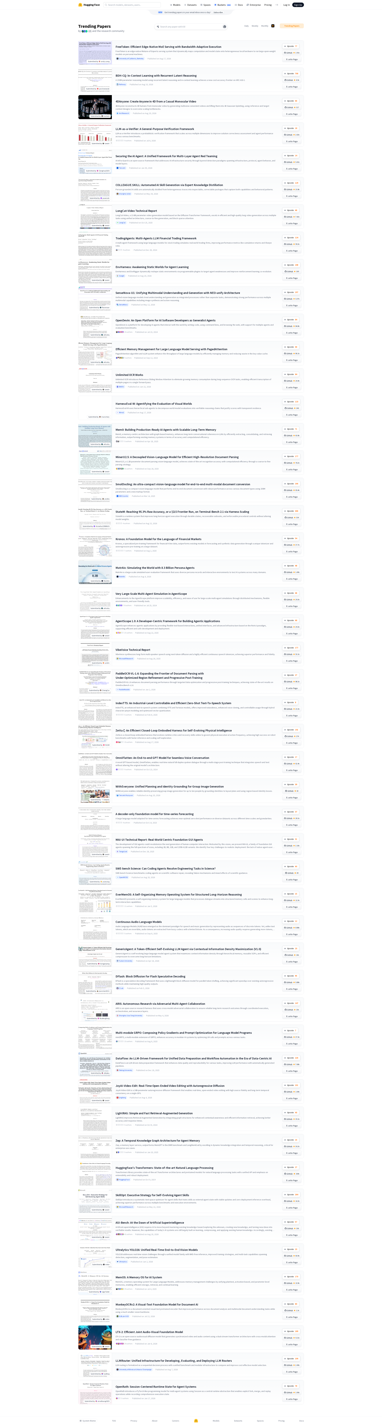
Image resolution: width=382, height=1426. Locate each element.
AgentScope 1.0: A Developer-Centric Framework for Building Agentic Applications (168, 621)
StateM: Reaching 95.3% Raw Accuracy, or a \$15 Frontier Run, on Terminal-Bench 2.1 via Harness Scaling (182, 511)
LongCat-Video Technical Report (136, 211)
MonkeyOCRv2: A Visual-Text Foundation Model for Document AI (157, 1304)
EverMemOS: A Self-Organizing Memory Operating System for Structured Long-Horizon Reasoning (179, 894)
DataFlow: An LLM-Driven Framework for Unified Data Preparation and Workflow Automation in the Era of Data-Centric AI (194, 1058)
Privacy (134, 1420)
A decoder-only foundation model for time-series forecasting (155, 814)
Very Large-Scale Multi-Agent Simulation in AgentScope (151, 594)
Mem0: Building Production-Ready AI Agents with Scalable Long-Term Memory (166, 429)
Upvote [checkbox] (292, 46)
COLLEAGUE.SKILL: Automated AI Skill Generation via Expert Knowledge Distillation (169, 185)
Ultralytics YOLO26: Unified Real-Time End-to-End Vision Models (157, 1250)
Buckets (223, 4)
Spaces (207, 4)
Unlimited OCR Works (129, 375)
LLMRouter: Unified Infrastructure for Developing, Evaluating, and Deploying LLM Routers (174, 1360)
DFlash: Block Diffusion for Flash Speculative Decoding (150, 976)
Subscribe (218, 12)
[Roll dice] (224, 26)
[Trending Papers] (272, 25)
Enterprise (255, 4)
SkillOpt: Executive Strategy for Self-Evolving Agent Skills (152, 1195)
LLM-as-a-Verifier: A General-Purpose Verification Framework (155, 129)
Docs (240, 4)
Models (176, 4)
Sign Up (298, 4)
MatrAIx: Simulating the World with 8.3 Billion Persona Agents (155, 568)
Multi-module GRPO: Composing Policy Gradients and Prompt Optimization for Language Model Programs (184, 1032)
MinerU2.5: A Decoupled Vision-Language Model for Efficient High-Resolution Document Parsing (177, 457)
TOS (114, 1420)
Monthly (264, 25)
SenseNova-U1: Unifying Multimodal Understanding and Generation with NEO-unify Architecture (178, 293)
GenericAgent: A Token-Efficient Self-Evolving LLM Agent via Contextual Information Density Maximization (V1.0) (188, 949)
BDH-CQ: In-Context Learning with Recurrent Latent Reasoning (156, 75)
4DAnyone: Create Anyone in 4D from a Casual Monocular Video (156, 101)
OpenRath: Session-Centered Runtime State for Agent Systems (156, 1386)
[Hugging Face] (196, 1421)
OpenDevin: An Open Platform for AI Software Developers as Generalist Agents (166, 320)
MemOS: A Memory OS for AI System (139, 1277)
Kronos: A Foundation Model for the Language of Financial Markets (158, 539)
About (154, 1420)
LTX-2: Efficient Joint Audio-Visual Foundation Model (149, 1332)
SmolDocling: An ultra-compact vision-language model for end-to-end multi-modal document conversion (183, 484)
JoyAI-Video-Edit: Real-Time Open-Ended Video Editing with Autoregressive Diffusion (170, 1086)
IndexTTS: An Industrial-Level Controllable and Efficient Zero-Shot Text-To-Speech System (173, 703)
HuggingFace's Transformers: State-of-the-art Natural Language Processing (164, 1168)
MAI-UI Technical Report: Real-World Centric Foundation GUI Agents (159, 839)
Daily (247, 25)
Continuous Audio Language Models (139, 922)
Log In (286, 4)
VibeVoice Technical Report (133, 650)
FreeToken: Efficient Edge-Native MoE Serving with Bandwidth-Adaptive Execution (168, 47)
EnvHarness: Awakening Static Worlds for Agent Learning (152, 267)
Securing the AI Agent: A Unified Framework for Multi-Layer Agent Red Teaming (166, 156)
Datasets (192, 4)
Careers (175, 1420)
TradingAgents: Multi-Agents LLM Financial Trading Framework (156, 238)
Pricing (268, 4)
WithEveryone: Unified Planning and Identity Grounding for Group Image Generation (170, 786)
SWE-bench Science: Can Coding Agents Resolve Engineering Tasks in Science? (166, 868)
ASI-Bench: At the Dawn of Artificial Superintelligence (150, 1222)
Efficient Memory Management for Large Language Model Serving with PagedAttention (171, 349)
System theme (89, 1420)
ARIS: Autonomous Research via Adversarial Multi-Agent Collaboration (160, 1004)
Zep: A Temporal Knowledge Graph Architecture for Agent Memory (158, 1140)
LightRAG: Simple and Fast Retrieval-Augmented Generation (154, 1113)
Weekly (255, 25)
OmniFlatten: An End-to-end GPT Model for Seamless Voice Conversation (162, 758)
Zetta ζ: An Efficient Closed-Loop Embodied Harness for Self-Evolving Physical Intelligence (174, 730)
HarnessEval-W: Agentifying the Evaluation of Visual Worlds (154, 403)
